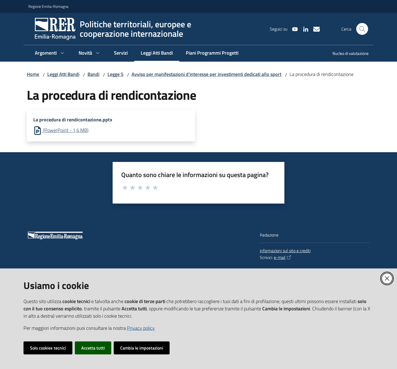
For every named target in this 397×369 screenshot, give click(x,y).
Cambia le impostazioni (141, 348)
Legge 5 (115, 74)
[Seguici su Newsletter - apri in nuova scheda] (314, 28)
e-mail (279, 257)
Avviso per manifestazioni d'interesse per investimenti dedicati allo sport (206, 74)
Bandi (93, 74)
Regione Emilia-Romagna (48, 6)
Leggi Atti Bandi (63, 74)
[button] (362, 28)
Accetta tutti (93, 348)
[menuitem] (347, 54)
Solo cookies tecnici (48, 348)
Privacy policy (141, 328)
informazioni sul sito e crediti (285, 250)
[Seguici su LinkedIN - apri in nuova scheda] (303, 28)
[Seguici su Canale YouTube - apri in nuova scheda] (292, 28)
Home (33, 74)
